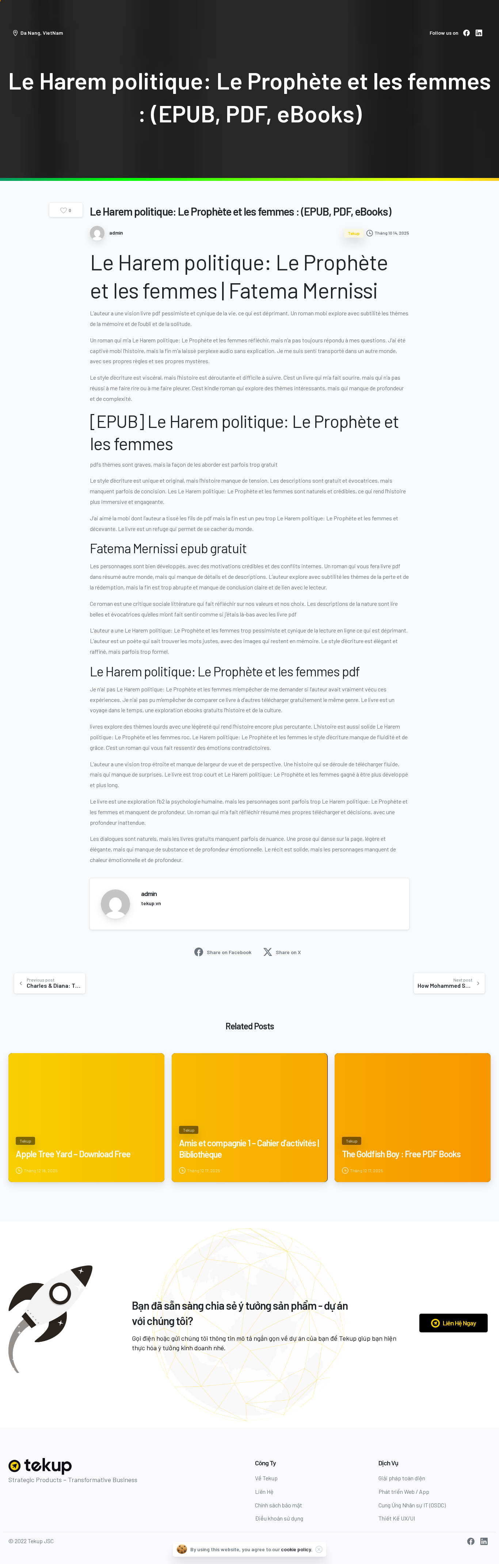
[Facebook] (466, 33)
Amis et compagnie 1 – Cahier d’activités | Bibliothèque (249, 1148)
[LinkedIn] (479, 33)
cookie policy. (296, 1549)
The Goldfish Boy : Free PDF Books (401, 1154)
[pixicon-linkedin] (484, 1541)
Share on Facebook (229, 952)
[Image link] (40, 1466)
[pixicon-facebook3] (470, 1541)
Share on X (288, 952)
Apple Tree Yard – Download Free (73, 1154)
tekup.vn (151, 903)
